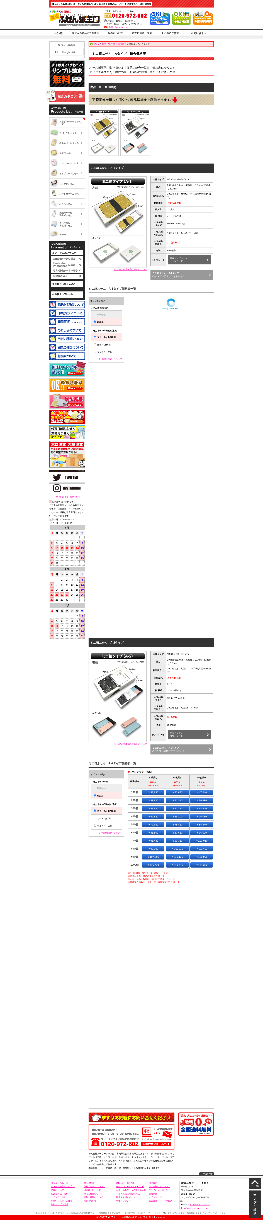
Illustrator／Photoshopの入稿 (130, 1186)
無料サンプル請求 (59, 1204)
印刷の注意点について (94, 1186)
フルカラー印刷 (104, 352)
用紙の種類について (93, 1193)
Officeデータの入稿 (125, 1183)
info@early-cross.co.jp (200, 1204)
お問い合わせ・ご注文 (61, 1201)
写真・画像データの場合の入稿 (131, 1190)
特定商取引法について (159, 1186)
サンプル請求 (255, 1204)
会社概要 (153, 1193)
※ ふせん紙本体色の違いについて (130, 269)
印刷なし (101, 314)
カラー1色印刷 (104, 345)
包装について (90, 1201)
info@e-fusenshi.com (117, 27)
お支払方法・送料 (59, 1193)
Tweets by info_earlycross (67, 497)
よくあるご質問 (58, 1197)
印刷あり (101, 322)
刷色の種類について (93, 1197)
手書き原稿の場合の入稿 (128, 1193)
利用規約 (153, 1183)
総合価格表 (89, 1183)
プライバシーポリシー (159, 1190)
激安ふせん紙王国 (59, 1183)
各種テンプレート (124, 1201)
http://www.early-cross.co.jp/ (194, 1208)
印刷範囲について (92, 1190)
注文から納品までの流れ (63, 1186)
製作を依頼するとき (125, 1197)
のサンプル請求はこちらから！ (168, 275)
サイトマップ (155, 1197)
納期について (57, 1190)
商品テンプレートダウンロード (178, 259)
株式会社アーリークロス (160, 1201)
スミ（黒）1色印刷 (106, 337)
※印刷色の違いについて (110, 359)
